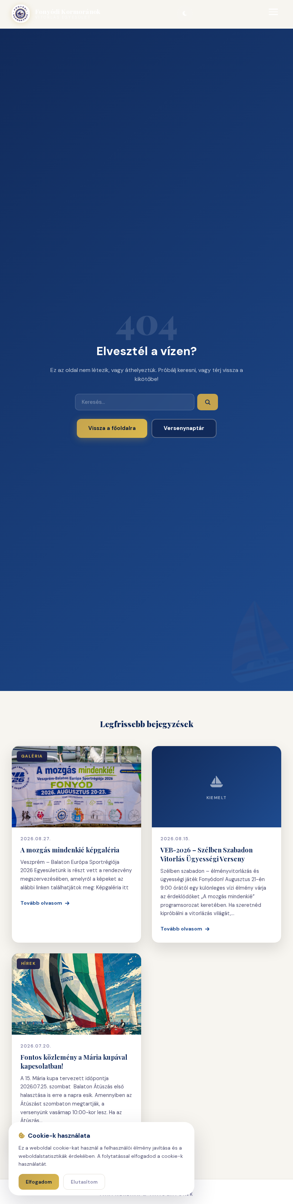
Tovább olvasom (41, 903)
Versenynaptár (184, 428)
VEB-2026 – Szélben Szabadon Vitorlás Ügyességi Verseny (206, 854)
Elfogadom (39, 1182)
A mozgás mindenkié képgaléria (69, 849)
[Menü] (274, 13)
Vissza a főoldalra (112, 428)
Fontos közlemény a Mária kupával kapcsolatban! (73, 1061)
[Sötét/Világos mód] (185, 13)
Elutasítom (84, 1182)
